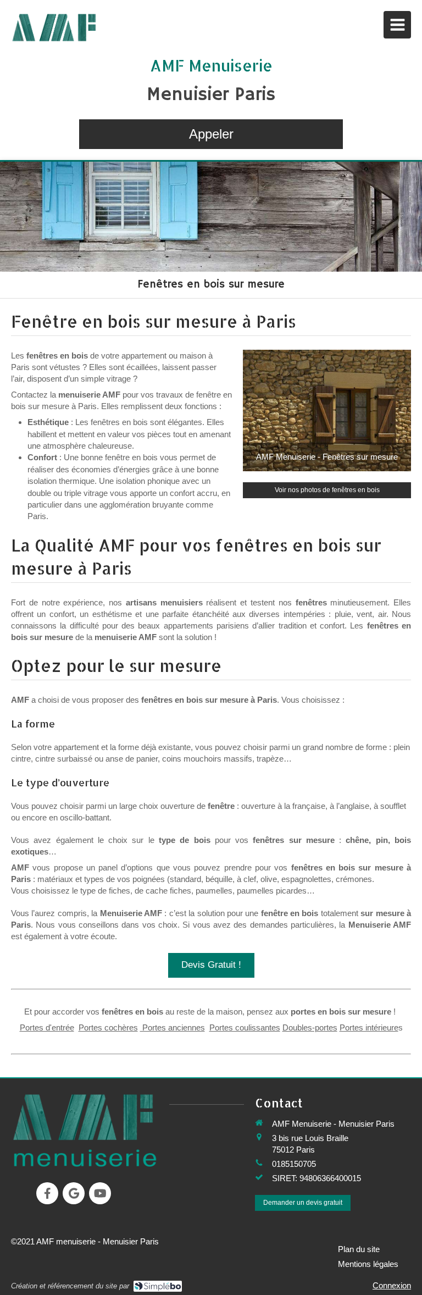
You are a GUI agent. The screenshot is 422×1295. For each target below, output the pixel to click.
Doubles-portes (309, 1027)
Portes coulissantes (244, 1027)
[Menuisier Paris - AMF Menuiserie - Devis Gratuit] (55, 27)
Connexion (392, 1285)
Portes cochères (108, 1027)
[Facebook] (47, 1193)
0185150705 (294, 1164)
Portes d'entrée (47, 1027)
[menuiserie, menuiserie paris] (84, 1129)
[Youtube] (100, 1193)
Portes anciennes (172, 1027)
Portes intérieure (369, 1027)
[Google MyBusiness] (74, 1193)
